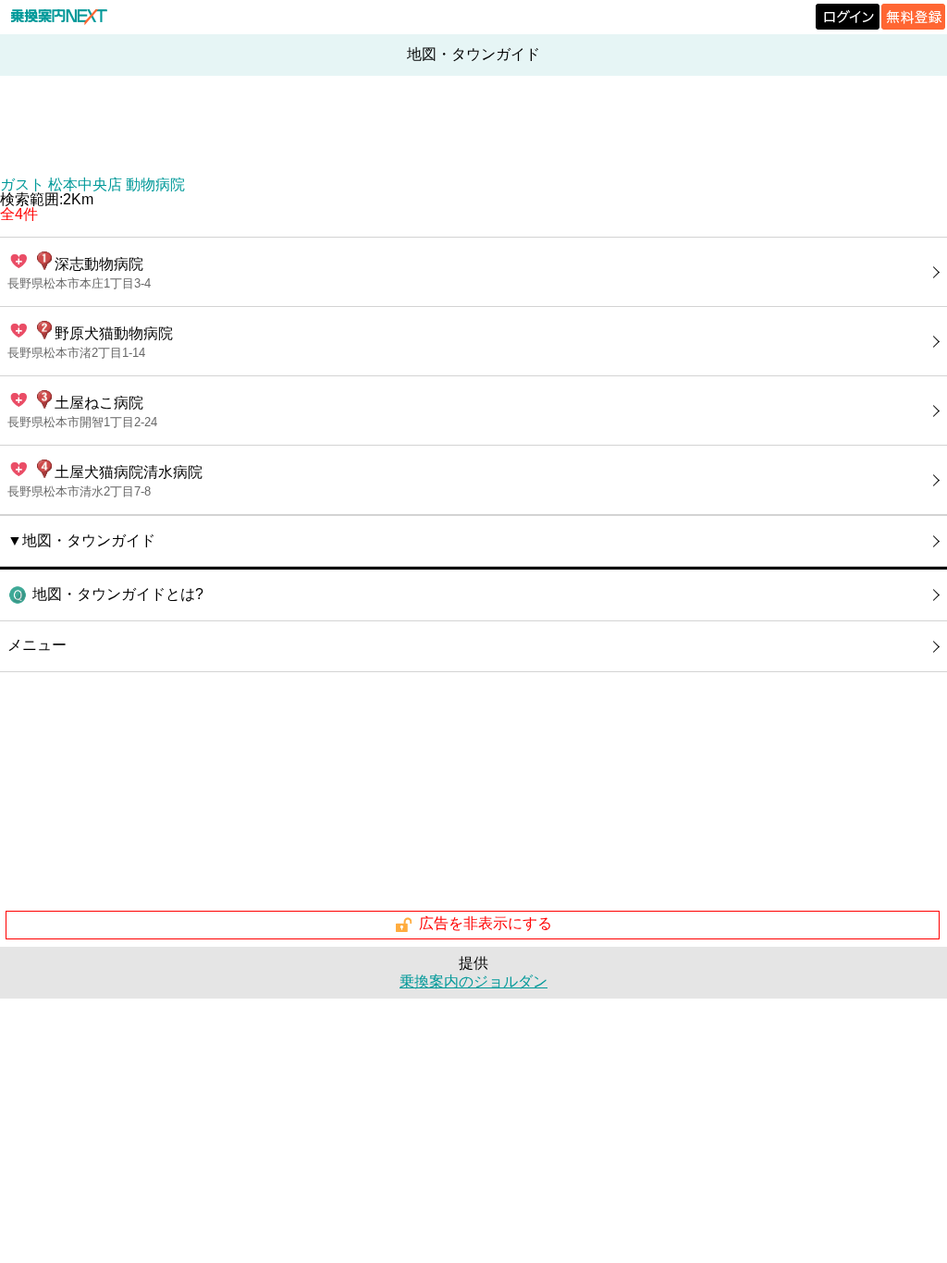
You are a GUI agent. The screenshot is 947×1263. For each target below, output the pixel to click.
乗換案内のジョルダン (473, 981)
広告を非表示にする (485, 924)
